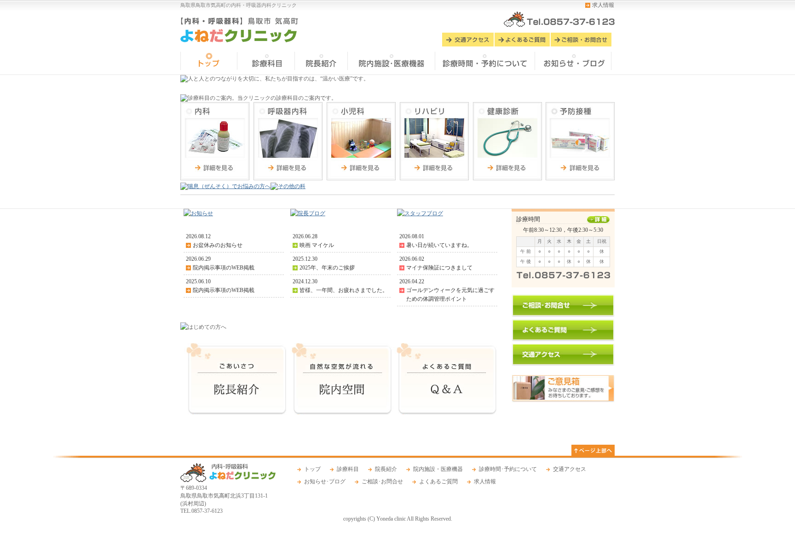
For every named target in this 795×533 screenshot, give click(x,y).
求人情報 (603, 5)
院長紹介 (321, 61)
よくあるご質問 (523, 39)
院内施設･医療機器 (392, 61)
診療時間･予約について (508, 469)
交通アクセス (468, 39)
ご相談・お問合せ (581, 39)
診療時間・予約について (486, 61)
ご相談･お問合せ (382, 481)
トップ (209, 61)
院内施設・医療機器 (438, 469)
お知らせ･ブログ (574, 61)
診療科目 (266, 61)
